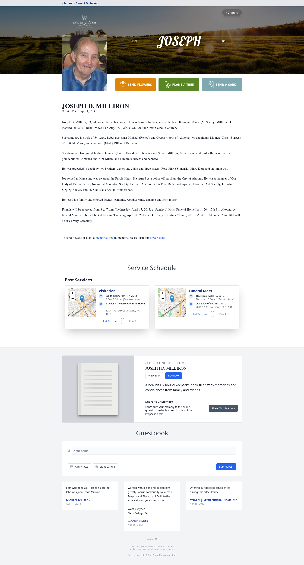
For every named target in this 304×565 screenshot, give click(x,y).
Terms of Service (161, 549)
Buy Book (173, 375)
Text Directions (110, 321)
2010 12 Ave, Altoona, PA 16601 (214, 307)
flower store (157, 237)
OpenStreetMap (156, 555)
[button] (82, 298)
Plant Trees (134, 321)
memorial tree (104, 237)
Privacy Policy (142, 549)
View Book (154, 375)
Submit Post (226, 466)
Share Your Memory (223, 408)
